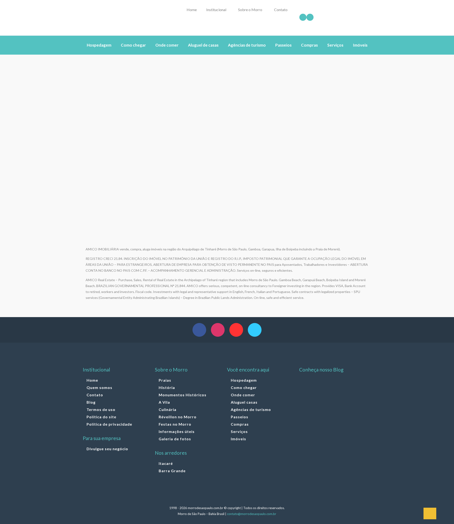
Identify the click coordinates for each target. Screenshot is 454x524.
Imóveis (238, 439)
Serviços (239, 431)
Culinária (167, 409)
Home (92, 380)
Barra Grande (172, 470)
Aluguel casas (244, 402)
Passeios (239, 417)
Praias (165, 380)
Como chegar (244, 387)
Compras (240, 424)
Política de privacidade (109, 424)
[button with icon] (199, 330)
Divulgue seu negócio (107, 448)
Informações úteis (177, 431)
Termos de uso (101, 409)
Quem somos (99, 387)
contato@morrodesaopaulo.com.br (251, 514)
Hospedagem (244, 380)
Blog (91, 402)
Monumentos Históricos (182, 395)
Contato (95, 395)
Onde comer (243, 395)
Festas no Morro (175, 424)
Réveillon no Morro (177, 417)
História (167, 387)
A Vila (164, 402)
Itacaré (166, 463)
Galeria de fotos (175, 439)
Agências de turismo (251, 409)
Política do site (101, 417)
